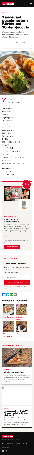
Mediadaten (5, 447)
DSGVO (25, 443)
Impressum (10, 443)
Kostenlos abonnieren (17, 282)
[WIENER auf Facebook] (3, 451)
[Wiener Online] (8, 4)
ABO (24, 3)
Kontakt (18, 443)
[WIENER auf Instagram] (6, 451)
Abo (3, 443)
